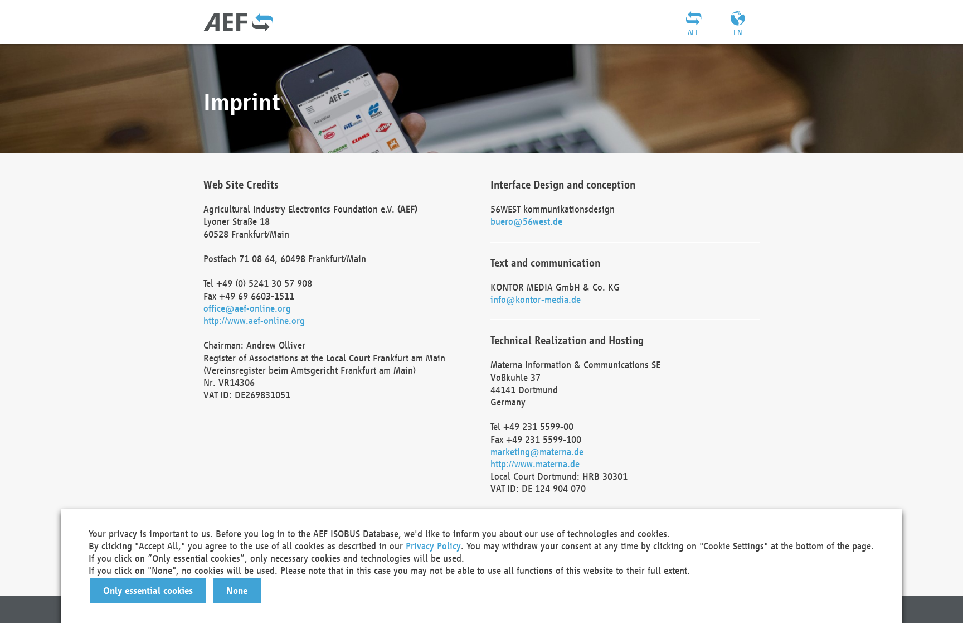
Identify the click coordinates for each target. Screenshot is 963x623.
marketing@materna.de (536, 451)
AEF (693, 32)
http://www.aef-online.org (254, 320)
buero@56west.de (526, 221)
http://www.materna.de (535, 464)
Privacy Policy (433, 546)
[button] (148, 590)
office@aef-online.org (247, 308)
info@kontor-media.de (535, 299)
